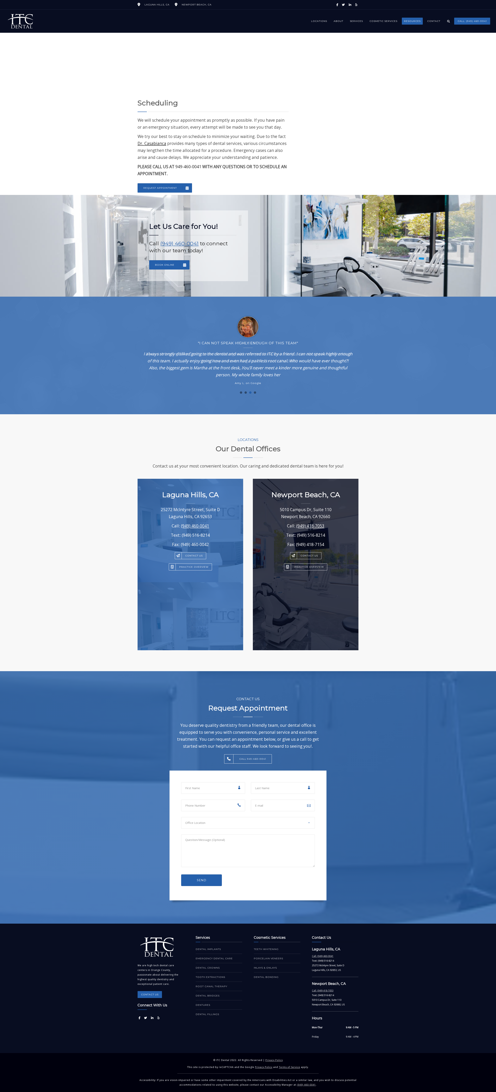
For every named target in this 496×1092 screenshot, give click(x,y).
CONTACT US (149, 994)
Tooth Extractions (210, 977)
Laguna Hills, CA (157, 4)
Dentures (203, 1004)
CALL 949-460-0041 (252, 758)
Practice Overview (193, 566)
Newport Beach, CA (197, 4)
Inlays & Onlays (265, 967)
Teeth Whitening (266, 949)
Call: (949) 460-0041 (472, 21)
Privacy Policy (274, 1060)
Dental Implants (208, 949)
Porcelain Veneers (268, 958)
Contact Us (194, 555)
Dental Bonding (266, 977)
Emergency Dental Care (214, 958)
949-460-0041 (188, 166)
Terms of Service (289, 1067)
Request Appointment (160, 187)
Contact (433, 21)
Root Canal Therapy (211, 986)
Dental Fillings (207, 1014)
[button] (241, 392)
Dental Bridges (208, 995)
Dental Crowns (208, 967)
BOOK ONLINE (164, 264)
